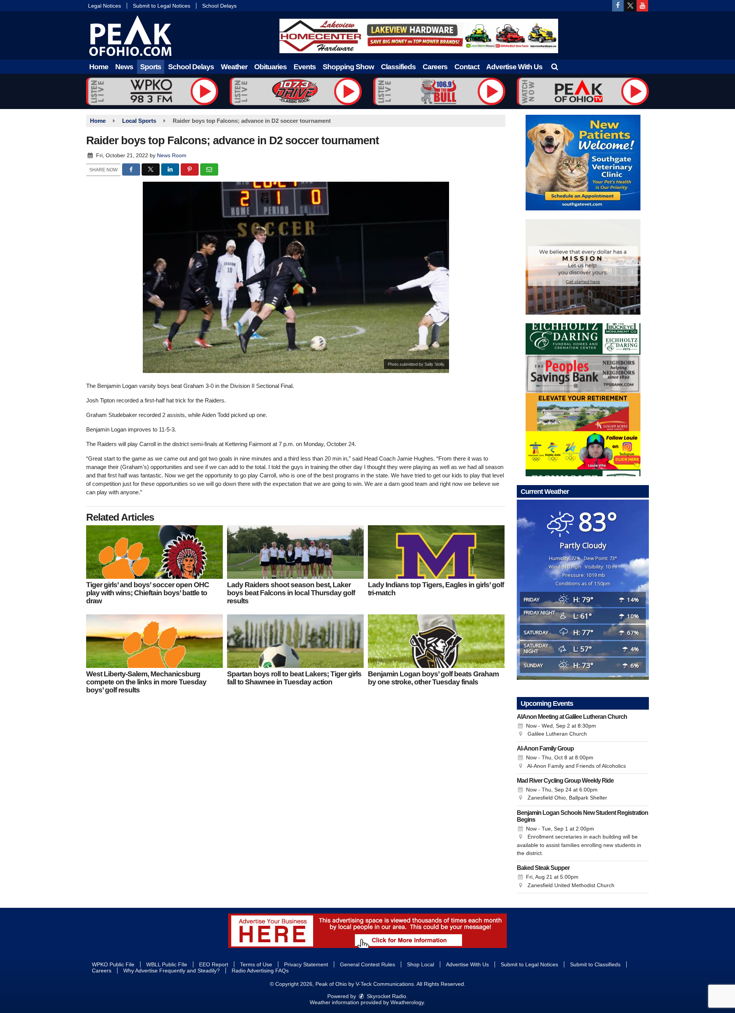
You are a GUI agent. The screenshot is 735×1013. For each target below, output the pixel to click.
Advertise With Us (514, 67)
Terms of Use (256, 964)
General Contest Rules (367, 964)
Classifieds (398, 67)
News (124, 67)
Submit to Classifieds (595, 964)
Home (98, 67)
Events (305, 67)
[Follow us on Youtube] (642, 5)
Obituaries (270, 67)
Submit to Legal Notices (161, 6)
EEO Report (213, 964)
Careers (435, 67)
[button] (554, 67)
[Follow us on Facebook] (618, 5)
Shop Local (420, 964)
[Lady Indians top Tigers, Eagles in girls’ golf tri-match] (436, 552)
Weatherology (407, 1002)
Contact (466, 67)
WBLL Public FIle (166, 964)
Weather (234, 67)
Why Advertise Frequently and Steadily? (171, 970)
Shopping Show (348, 67)
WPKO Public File (113, 964)
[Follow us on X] (630, 5)
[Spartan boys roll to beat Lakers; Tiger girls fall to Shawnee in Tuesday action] (295, 641)
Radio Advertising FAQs (260, 970)
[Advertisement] (418, 36)
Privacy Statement (306, 964)
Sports (150, 67)
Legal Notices (104, 6)
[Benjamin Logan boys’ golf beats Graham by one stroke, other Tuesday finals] (436, 641)
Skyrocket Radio (385, 996)
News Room (171, 155)
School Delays (219, 6)
